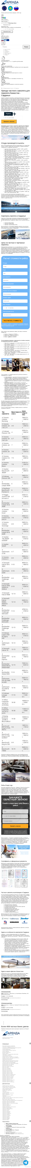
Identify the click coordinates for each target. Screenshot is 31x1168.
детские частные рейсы (7, 1098)
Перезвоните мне (7, 31)
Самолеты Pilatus (5, 1118)
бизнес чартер (5, 1053)
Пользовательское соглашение (8, 1045)
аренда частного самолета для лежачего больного (12, 1097)
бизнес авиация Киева (19, 1133)
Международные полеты (8, 88)
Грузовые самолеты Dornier (7, 1077)
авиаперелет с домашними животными (10, 1054)
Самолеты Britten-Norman (7, 1108)
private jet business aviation (7, 1037)
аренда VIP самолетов (7, 1090)
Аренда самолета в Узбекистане (9, 1074)
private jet (11, 61)
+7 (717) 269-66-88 (5, 22)
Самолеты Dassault (6, 1111)
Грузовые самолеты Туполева (8, 1081)
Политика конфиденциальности (8, 1046)
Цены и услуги (7, 49)
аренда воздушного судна (7, 1094)
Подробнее (3, 1030)
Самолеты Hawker (6, 1114)
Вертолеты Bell (5, 1067)
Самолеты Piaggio (6, 1117)
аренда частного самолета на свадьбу (10, 1056)
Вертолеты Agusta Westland (8, 1066)
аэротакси (4, 1091)
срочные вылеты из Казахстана (8, 1048)
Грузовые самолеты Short (7, 1073)
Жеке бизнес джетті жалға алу (8, 1099)
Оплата (6, 50)
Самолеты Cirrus (5, 1110)
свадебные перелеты (6, 1096)
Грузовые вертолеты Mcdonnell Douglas (10, 1063)
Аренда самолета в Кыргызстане (9, 1106)
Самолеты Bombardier (6, 1107)
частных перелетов (20, 1137)
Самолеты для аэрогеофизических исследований (12, 1100)
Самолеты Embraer (6, 1112)
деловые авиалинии (6, 1052)
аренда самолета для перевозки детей (10, 1060)
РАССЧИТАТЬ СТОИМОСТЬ (12, 320)
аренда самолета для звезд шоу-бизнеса (10, 1057)
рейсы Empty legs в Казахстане (8, 1086)
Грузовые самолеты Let (7, 1079)
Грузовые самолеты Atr (7, 1070)
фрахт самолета (5, 1093)
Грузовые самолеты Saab (7, 1072)
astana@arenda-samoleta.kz (15, 997)
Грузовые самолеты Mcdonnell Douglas (10, 1103)
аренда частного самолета (7, 1085)
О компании (7, 51)
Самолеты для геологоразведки (8, 1062)
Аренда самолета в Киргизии (8, 1075)
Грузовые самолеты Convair (7, 1076)
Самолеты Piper (5, 1119)
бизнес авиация (5, 1051)
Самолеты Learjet (6, 1116)
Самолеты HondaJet (6, 1115)
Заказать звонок (8, 121)
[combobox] (3, 29)
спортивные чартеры (6, 1055)
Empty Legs (7, 53)
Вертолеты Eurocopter (6, 1069)
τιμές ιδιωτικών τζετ (6, 1038)
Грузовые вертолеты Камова (8, 1064)
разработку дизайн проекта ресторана (9, 1158)
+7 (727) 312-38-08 (5, 20)
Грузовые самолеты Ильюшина (8, 1101)
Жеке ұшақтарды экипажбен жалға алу (10, 1061)
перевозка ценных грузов (7, 1058)
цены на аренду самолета (7, 1088)
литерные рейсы (5, 1092)
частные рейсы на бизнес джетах (9, 1050)
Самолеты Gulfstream (6, 1113)
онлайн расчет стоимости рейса (9, 1087)
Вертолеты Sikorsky (6, 1068)
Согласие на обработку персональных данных (11, 1047)
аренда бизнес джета (6, 1089)
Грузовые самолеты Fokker (7, 1078)
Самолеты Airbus (5, 1104)
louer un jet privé (18, 1132)
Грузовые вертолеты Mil (7, 1065)
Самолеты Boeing (6, 1105)
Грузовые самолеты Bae (7, 1071)
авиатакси (4, 1095)
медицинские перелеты (7, 1059)
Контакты (6, 52)
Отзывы (6, 54)
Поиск (26, 47)
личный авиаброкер (6, 1049)
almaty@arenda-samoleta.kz (15, 1009)
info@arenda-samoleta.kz (11, 1131)
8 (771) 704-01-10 (4, 23)
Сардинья (17, 88)
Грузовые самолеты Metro (7, 1080)
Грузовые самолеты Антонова (8, 1102)
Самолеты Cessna (6, 1109)
